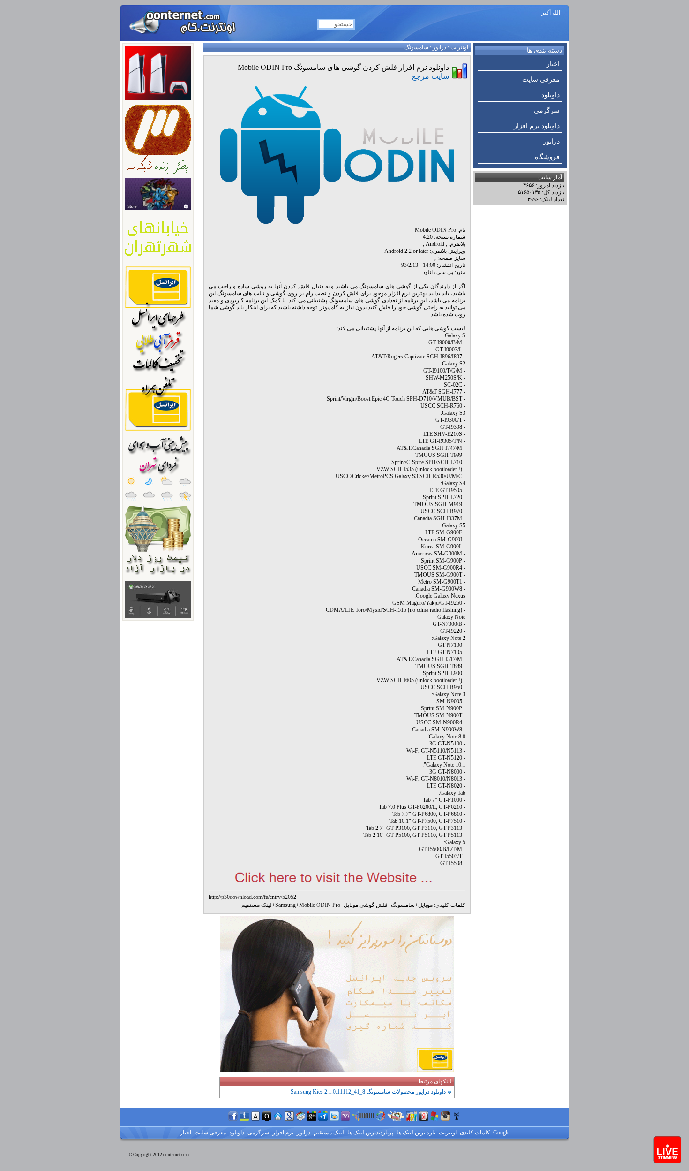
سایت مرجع (430, 76)
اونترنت (459, 47)
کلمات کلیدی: (449, 905)
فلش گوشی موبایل (366, 905)
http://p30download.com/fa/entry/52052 (252, 897)
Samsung (285, 905)
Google (500, 1132)
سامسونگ (416, 47)
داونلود (550, 95)
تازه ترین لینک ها (415, 1132)
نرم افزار (282, 1132)
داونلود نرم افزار (537, 125)
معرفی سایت (541, 79)
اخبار (553, 64)
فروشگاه (547, 156)
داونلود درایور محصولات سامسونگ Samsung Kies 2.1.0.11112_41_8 (368, 1091)
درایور (551, 141)
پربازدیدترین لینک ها (369, 1132)
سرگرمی (547, 110)
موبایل (425, 905)
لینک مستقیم (256, 905)
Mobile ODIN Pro (319, 905)
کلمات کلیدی (474, 1132)
